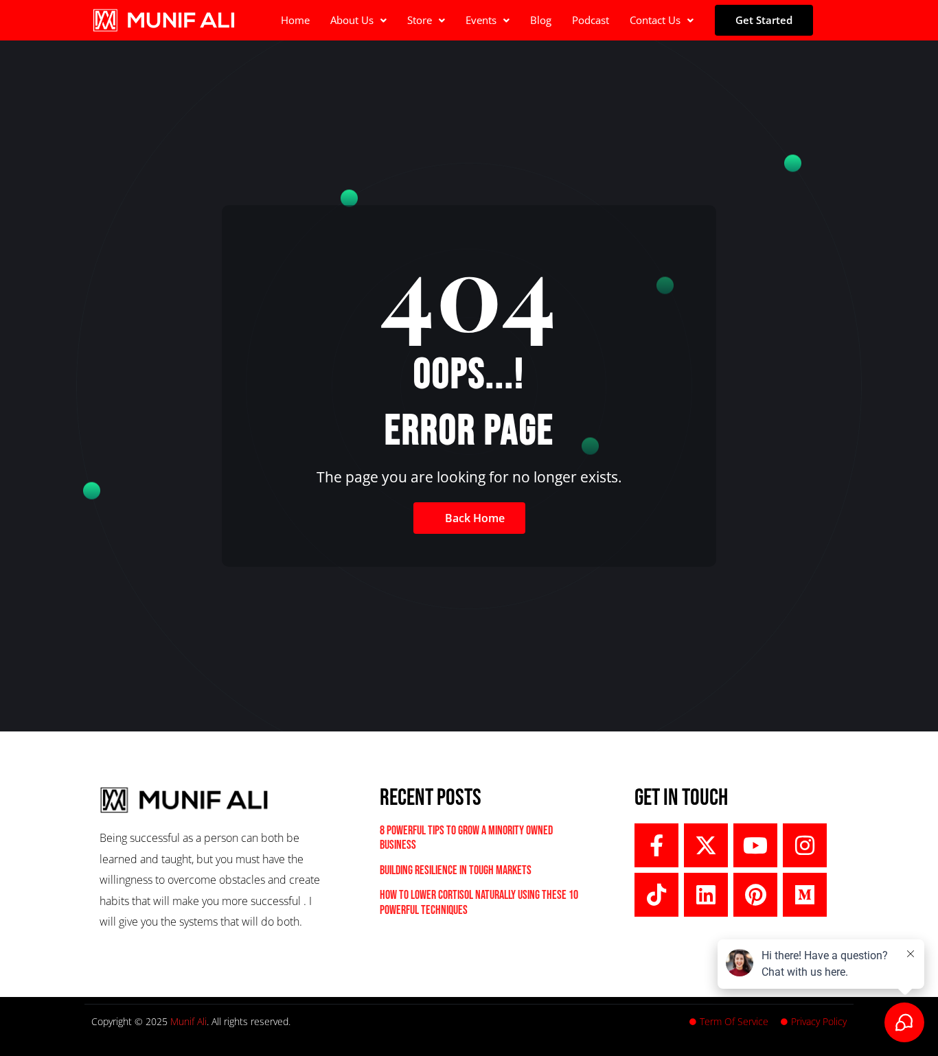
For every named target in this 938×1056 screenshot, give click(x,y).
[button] (358, 20)
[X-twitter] (706, 845)
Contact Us (655, 20)
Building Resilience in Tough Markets (455, 870)
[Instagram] (805, 845)
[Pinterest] (755, 895)
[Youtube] (755, 845)
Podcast (590, 20)
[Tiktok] (656, 895)
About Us (352, 20)
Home (295, 20)
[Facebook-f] (656, 845)
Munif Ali (188, 1021)
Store (419, 20)
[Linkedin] (706, 895)
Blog (540, 20)
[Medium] (805, 895)
